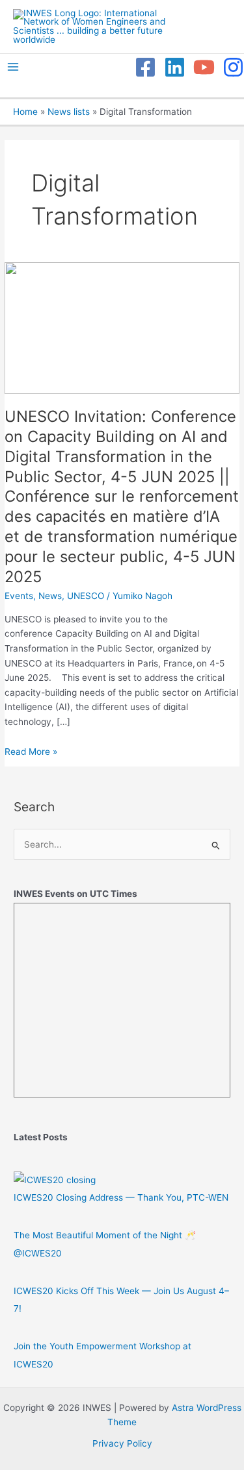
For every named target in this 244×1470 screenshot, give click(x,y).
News (50, 596)
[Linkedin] (174, 67)
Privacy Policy (122, 1443)
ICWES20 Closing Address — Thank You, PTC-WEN (121, 1197)
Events (19, 596)
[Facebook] (145, 67)
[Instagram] (233, 67)
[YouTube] (204, 67)
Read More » (31, 751)
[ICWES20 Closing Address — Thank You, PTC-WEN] (55, 1180)
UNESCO (85, 596)
